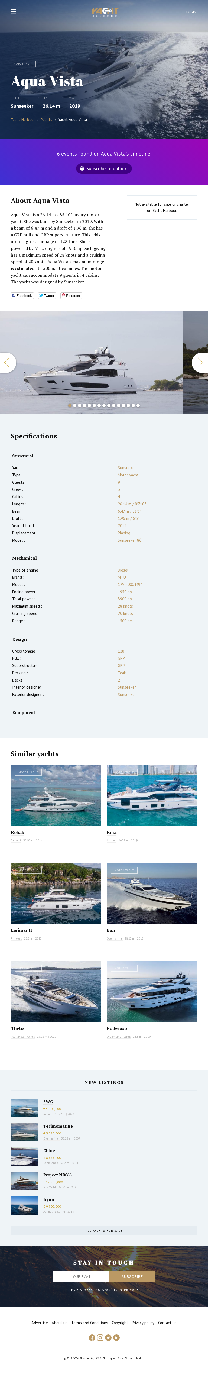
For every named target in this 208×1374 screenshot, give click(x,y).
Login (191, 12)
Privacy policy (143, 1322)
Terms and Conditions (89, 1322)
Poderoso (117, 1028)
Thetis (17, 1028)
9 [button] (108, 405)
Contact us (167, 1322)
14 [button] (133, 405)
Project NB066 (57, 1175)
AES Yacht (49, 1187)
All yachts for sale (104, 1230)
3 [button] (79, 405)
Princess (16, 938)
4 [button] (84, 405)
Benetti (16, 840)
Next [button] (200, 363)
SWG (48, 1101)
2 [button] (74, 405)
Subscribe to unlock (106, 168)
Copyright (120, 1322)
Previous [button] (8, 363)
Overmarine (115, 938)
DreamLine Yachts (119, 1036)
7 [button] (99, 405)
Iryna (48, 1199)
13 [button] (128, 405)
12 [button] (123, 405)
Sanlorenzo (50, 1163)
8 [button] (104, 405)
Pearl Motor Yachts (23, 1036)
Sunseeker (22, 106)
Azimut (111, 840)
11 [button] (118, 405)
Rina (111, 832)
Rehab (17, 832)
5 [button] (89, 405)
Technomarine (58, 1126)
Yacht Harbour (105, 13)
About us (59, 1322)
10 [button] (113, 405)
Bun (111, 930)
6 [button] (94, 405)
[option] (91, 362)
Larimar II (21, 930)
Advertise (39, 1322)
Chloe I (50, 1150)
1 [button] (70, 405)
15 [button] (138, 405)
